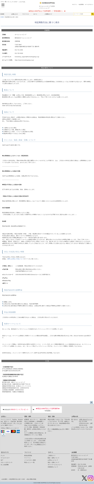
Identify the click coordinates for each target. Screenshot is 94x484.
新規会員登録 (28, 455)
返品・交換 (51, 416)
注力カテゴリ (5, 452)
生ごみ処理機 (4, 464)
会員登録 (81, 4)
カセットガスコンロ (6, 462)
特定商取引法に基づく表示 (17, 479)
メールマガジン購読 (30, 460)
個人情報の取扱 (31, 479)
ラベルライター (5, 458)
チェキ (3, 455)
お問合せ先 (75, 416)
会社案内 (4, 479)
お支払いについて (53, 460)
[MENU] (3, 5)
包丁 (2, 460)
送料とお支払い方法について (15, 259)
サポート (50, 452)
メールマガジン (89, 4)
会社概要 (74, 452)
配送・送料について (53, 458)
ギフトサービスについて (55, 464)
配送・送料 (28, 416)
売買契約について (53, 467)
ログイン (75, 4)
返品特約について (58, 429)
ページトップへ (91, 402)
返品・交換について (53, 462)
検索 (92, 14)
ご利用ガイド (48, 14)
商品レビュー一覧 (29, 462)
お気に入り (14, 14)
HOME (2, 14)
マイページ (25, 14)
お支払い (3, 416)
